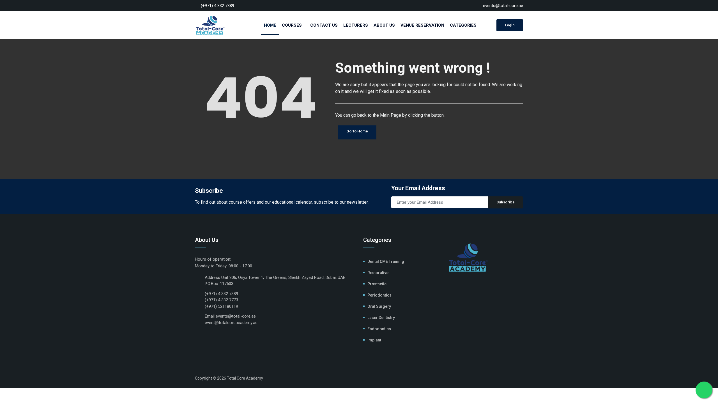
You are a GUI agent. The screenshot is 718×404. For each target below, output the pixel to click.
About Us (384, 25)
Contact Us (324, 25)
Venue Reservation (422, 25)
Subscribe (505, 202)
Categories (463, 25)
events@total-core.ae (503, 5)
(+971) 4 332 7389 (217, 5)
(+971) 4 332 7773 (221, 299)
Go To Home (357, 131)
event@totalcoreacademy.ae (231, 322)
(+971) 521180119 (221, 306)
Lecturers (355, 25)
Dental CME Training (385, 261)
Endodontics (379, 329)
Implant (374, 340)
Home (270, 25)
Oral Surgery (379, 306)
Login (510, 25)
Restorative (377, 272)
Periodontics (379, 295)
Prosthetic (376, 284)
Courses (292, 25)
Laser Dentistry (381, 317)
